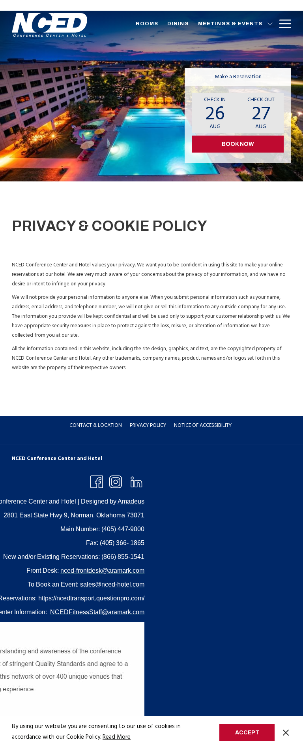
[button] (215, 113)
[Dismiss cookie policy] (286, 732)
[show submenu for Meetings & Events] (270, 23)
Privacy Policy (148, 425)
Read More (117, 737)
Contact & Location (95, 425)
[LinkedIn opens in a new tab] (136, 481)
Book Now (238, 144)
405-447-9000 (269, 5)
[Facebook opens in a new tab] (96, 481)
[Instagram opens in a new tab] (115, 481)
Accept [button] (247, 733)
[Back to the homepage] (49, 25)
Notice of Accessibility (203, 425)
